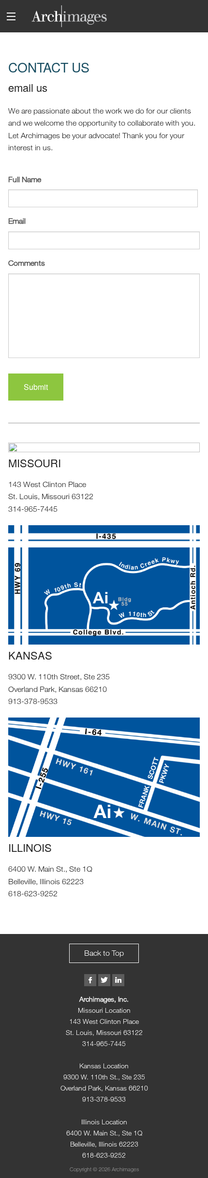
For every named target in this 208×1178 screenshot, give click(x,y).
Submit (36, 386)
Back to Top (104, 952)
